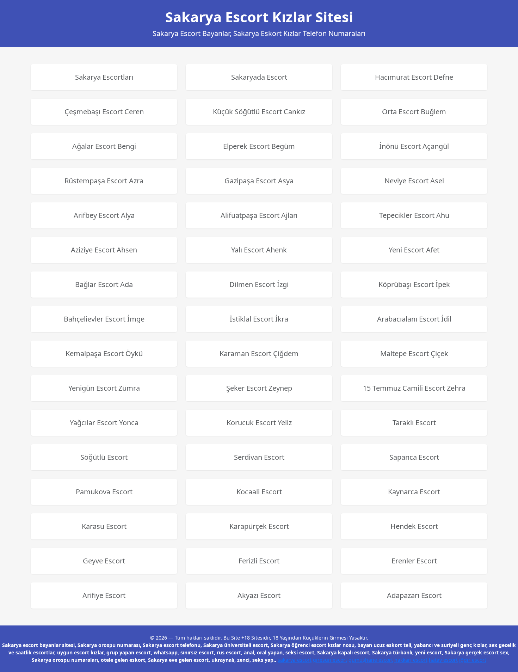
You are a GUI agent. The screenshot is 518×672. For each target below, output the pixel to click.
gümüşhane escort (371, 659)
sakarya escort (295, 659)
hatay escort (443, 659)
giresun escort (330, 659)
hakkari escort (410, 659)
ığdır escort (472, 659)
